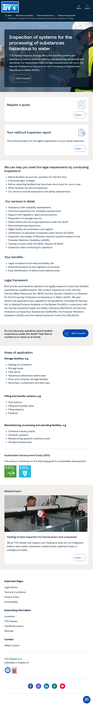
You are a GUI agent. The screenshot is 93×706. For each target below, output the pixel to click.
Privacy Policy (11, 597)
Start (10, 15)
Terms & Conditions (15, 592)
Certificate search (13, 626)
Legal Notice (11, 587)
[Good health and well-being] (10, 471)
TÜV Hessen (11, 621)
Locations (9, 616)
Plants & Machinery (45, 15)
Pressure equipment (66, 15)
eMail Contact (12, 645)
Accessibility (11, 601)
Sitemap (8, 630)
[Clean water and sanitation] (25, 471)
